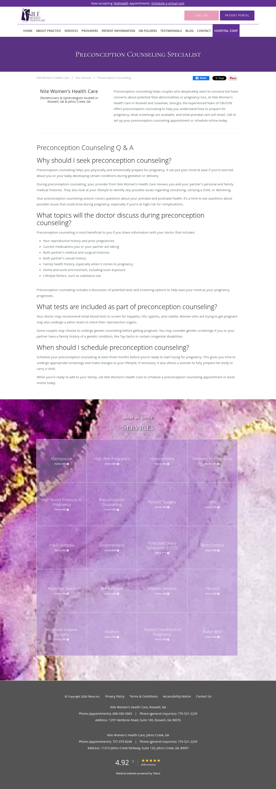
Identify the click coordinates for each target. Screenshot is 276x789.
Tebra (156, 773)
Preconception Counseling (114, 78)
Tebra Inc (93, 696)
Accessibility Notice (177, 696)
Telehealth (121, 3)
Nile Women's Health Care (53, 78)
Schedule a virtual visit (167, 3)
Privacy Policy (114, 696)
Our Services (83, 78)
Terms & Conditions (144, 696)
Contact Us (204, 696)
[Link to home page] (26, 15)
